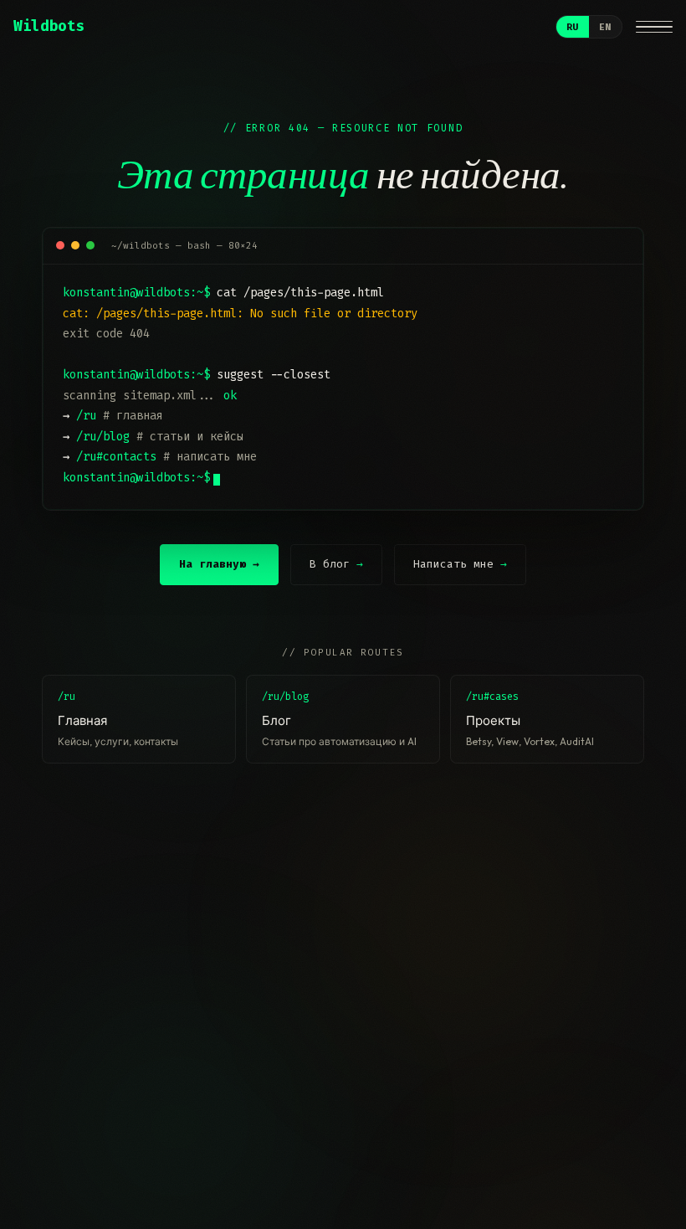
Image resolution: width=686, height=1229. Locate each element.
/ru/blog (103, 437)
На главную (219, 564)
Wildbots (48, 26)
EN (605, 27)
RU (572, 27)
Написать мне (460, 564)
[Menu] (654, 26)
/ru (86, 416)
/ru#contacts (116, 457)
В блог (336, 564)
